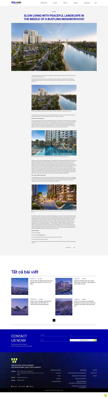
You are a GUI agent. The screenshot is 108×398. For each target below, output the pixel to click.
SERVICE (55, 2)
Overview (58, 373)
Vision (59, 375)
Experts (59, 378)
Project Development (80, 378)
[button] (87, 3)
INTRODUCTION (43, 2)
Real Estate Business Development (77, 373)
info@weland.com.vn (22, 377)
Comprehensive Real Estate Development (79, 386)
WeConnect (94, 373)
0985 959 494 (20, 380)
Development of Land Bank (79, 375)
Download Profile (56, 381)
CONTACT (76, 2)
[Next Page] (54, 320)
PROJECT (65, 2)
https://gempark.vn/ (41, 234)
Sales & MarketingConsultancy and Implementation (77, 382)
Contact (95, 375)
